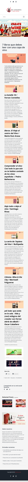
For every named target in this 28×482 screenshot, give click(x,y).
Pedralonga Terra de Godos (10, 229)
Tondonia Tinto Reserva (9, 193)
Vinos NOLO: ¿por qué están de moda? (12, 454)
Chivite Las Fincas (16, 298)
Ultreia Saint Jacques (13, 152)
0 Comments (19, 378)
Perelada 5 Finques (12, 341)
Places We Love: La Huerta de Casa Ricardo (13, 457)
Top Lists (13, 378)
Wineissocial (18, 472)
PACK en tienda (16, 153)
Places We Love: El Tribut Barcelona (11, 463)
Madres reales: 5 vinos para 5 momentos (12, 460)
